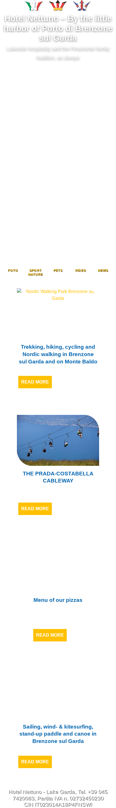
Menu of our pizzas (58, 600)
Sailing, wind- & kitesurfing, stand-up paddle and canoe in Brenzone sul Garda (58, 734)
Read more (35, 382)
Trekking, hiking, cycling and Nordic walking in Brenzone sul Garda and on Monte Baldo (58, 354)
